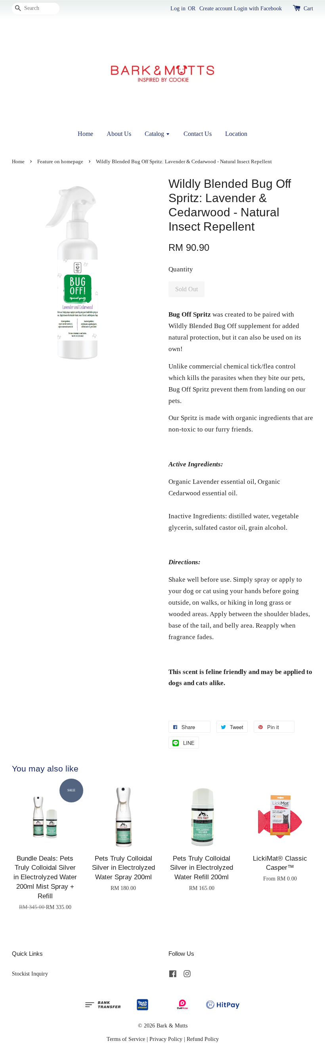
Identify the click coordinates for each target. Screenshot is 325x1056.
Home (85, 133)
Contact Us (198, 133)
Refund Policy (203, 1039)
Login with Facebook (258, 8)
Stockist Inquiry (30, 973)
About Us (119, 133)
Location (236, 133)
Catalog (155, 133)
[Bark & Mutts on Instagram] (187, 975)
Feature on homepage (60, 161)
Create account (215, 8)
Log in (177, 8)
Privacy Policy (165, 1039)
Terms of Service (126, 1039)
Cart (308, 8)
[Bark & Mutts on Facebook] (172, 975)
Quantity (180, 269)
